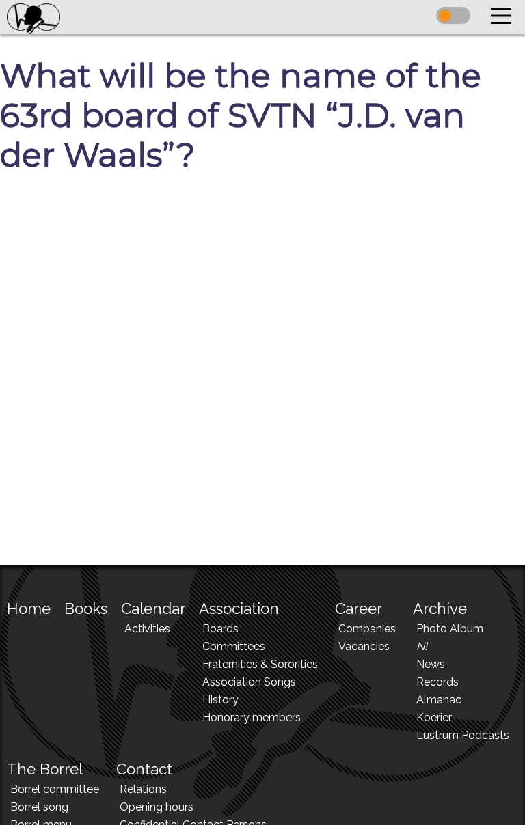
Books (85, 608)
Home (29, 608)
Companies (367, 628)
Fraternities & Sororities (260, 664)
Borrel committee (54, 789)
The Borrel (45, 769)
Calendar (153, 608)
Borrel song (39, 806)
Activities (147, 628)
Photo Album (449, 628)
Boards (220, 628)
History (220, 699)
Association (239, 608)
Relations (143, 789)
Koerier (434, 717)
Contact (144, 769)
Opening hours (156, 806)
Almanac (438, 699)
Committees (233, 646)
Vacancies (364, 646)
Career (358, 608)
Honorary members (251, 717)
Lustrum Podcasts (462, 735)
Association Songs (249, 681)
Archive (440, 608)
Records (437, 681)
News (430, 664)
